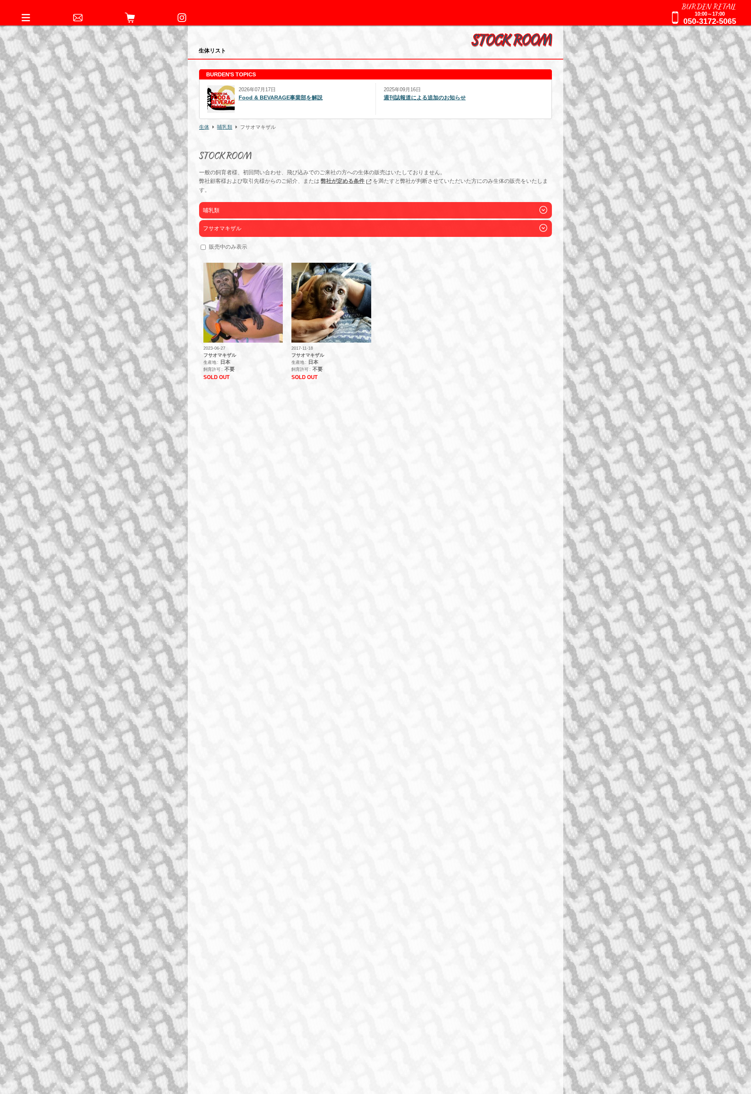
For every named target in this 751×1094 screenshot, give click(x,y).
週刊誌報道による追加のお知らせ (248, 97)
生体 (204, 127)
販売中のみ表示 (228, 247)
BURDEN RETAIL (708, 6)
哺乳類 (224, 127)
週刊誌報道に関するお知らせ (419, 97)
